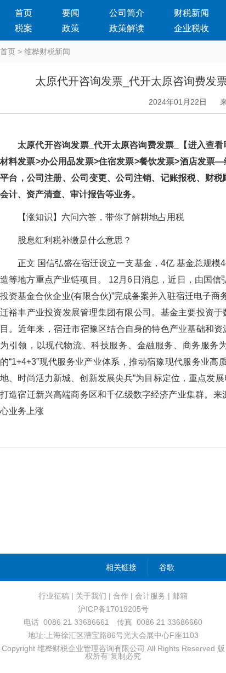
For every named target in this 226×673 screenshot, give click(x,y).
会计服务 (150, 595)
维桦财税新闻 (47, 51)
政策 (71, 28)
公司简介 (126, 13)
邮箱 (180, 595)
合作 (120, 595)
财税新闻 (191, 13)
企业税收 (191, 28)
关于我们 (91, 595)
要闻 (71, 13)
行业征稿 (53, 595)
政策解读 (126, 28)
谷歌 (166, 567)
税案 (23, 28)
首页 (23, 13)
